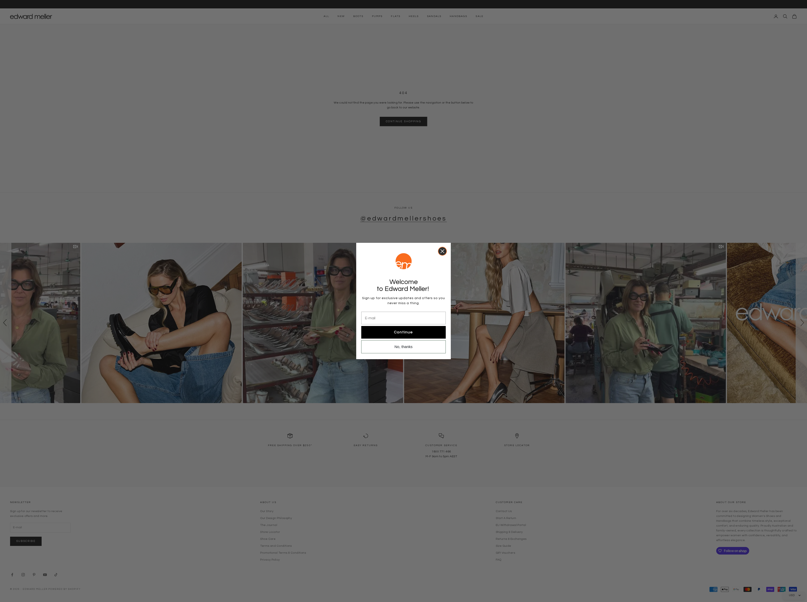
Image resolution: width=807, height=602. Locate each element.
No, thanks (403, 347)
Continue (403, 332)
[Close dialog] (442, 251)
